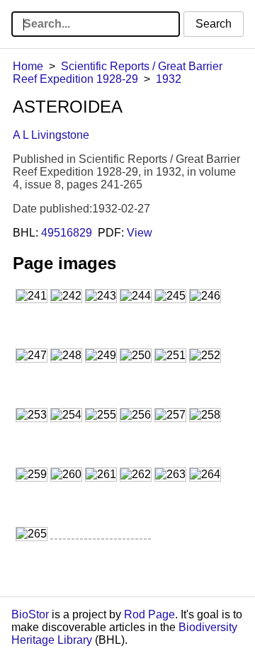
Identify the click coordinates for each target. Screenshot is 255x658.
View (139, 233)
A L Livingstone (51, 135)
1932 (168, 79)
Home (28, 66)
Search (214, 24)
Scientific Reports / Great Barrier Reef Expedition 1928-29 (117, 72)
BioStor (30, 614)
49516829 (66, 233)
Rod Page (149, 614)
